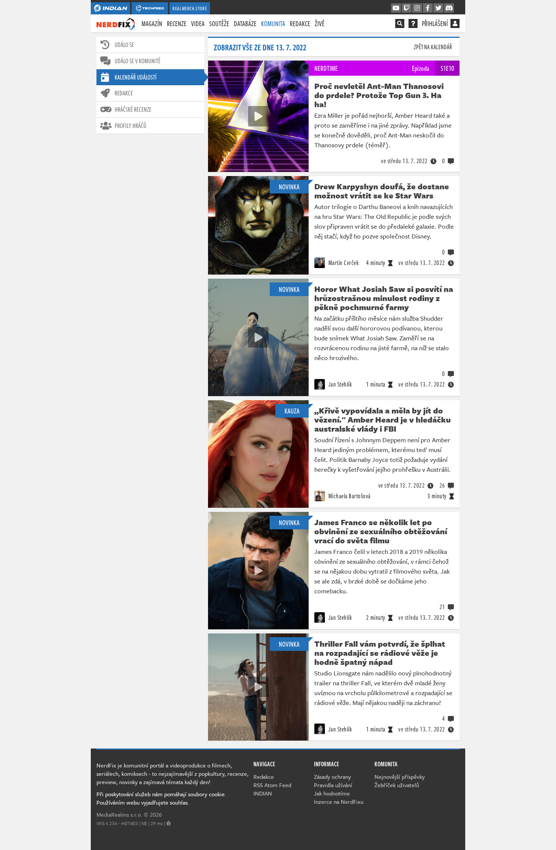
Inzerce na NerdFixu (338, 801)
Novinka (289, 187)
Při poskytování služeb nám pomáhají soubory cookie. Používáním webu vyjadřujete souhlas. (161, 798)
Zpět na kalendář (433, 46)
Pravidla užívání (333, 785)
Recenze (176, 23)
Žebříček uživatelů (396, 785)
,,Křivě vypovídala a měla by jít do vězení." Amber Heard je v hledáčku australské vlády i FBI (382, 419)
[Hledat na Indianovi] (399, 23)
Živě (320, 23)
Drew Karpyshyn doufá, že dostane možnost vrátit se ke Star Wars (381, 191)
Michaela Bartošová (349, 496)
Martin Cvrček (343, 262)
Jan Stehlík (339, 384)
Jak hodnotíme (332, 793)
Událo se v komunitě (137, 61)
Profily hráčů (130, 125)
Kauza (292, 411)
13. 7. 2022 (404, 160)
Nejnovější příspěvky (399, 776)
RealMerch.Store (189, 8)
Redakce (300, 23)
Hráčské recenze (133, 109)
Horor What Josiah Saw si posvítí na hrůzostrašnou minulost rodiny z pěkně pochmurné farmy (383, 298)
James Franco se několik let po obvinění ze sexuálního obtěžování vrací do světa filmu (380, 531)
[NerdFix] (115, 23)
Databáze (245, 23)
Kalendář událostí (136, 77)
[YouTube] (396, 8)
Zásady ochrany (332, 776)
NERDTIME (326, 68)
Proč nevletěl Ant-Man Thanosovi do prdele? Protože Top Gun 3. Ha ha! (379, 95)
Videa (198, 23)
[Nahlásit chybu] (168, 823)
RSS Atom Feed (272, 785)
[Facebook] (428, 8)
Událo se (124, 44)
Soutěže (219, 23)
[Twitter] (438, 8)
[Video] (258, 116)
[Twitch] (407, 8)
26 (442, 485)
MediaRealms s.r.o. (119, 814)
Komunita (273, 23)
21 (442, 606)
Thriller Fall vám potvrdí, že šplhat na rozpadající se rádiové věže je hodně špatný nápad (379, 653)
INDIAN (262, 793)
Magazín (151, 23)
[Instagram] (417, 8)
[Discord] (449, 8)
